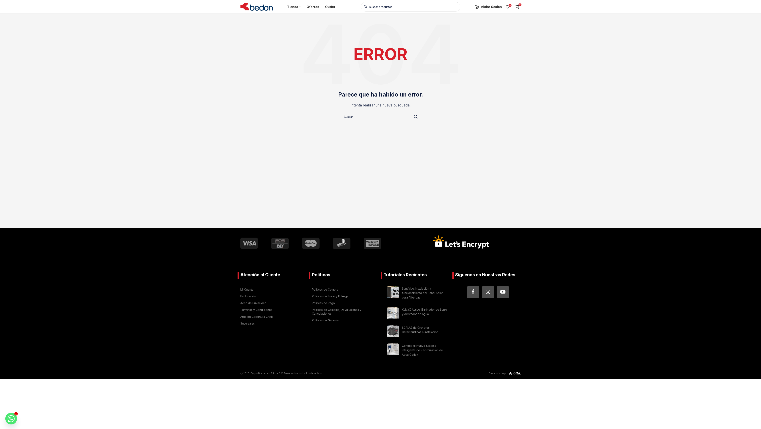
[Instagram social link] (488, 292)
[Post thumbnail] (393, 293)
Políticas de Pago (323, 303)
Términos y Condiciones (256, 309)
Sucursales (247, 323)
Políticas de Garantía (325, 320)
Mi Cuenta (246, 289)
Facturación (248, 296)
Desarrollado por (499, 373)
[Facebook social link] (473, 292)
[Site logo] (256, 6)
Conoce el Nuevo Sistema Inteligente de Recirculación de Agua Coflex (422, 350)
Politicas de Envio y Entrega (330, 296)
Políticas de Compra (325, 289)
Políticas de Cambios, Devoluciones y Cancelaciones (336, 311)
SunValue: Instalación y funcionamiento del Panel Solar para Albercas (422, 293)
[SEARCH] (415, 116)
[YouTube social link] (503, 292)
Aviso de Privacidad (253, 303)
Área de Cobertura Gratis (256, 316)
